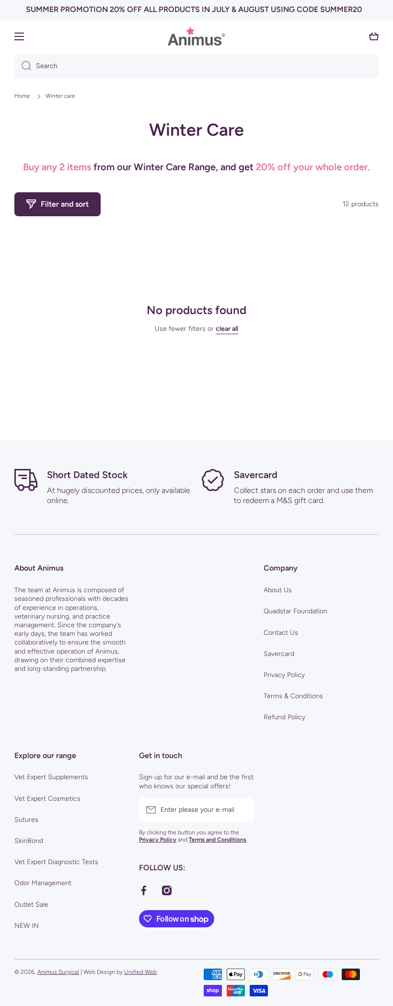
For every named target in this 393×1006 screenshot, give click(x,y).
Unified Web (140, 972)
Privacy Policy (284, 675)
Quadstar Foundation (295, 611)
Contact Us (281, 633)
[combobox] (196, 66)
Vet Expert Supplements (51, 777)
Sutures (26, 820)
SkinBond (28, 841)
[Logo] (196, 36)
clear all (227, 329)
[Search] (22, 66)
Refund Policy (284, 717)
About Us (278, 590)
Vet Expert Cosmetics (47, 799)
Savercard (279, 654)
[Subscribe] (242, 810)
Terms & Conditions (293, 696)
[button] (374, 36)
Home (22, 96)
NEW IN (26, 926)
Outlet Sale (31, 905)
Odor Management (42, 883)
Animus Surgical (58, 972)
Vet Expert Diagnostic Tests (56, 862)
